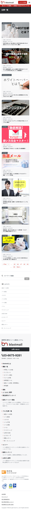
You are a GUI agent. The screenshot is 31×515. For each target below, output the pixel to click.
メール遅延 (4, 302)
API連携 (6, 385)
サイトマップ (5, 496)
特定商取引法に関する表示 (8, 504)
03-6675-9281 (12, 355)
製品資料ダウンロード (9, 395)
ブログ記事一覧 (7, 411)
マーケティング (5, 310)
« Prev (4, 264)
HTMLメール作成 (8, 369)
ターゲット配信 (8, 375)
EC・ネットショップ (6, 328)
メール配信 (4, 291)
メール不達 (4, 299)
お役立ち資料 (7, 458)
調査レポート (5, 324)
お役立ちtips (4, 313)
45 (14, 264)
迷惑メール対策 (5, 288)
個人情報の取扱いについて (8, 502)
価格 (4, 389)
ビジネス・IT (4, 317)
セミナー (4, 320)
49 (27, 264)
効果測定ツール (8, 380)
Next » (19, 267)
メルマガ (4, 295)
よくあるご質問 (7, 392)
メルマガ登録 (22, 2)
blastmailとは (7, 363)
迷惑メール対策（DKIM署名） (12, 383)
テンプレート (7, 372)
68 (14, 267)
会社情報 (4, 494)
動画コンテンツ (7, 452)
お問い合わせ (16, 349)
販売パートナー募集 (9, 400)
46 (18, 264)
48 (24, 264)
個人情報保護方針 (6, 499)
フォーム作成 (7, 377)
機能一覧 (5, 367)
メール (3, 306)
